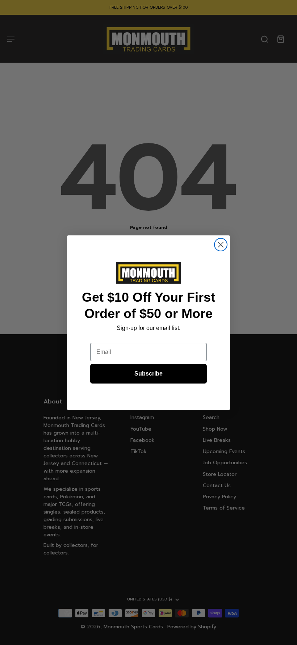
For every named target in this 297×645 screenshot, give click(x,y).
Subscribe (148, 373)
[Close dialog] (220, 244)
